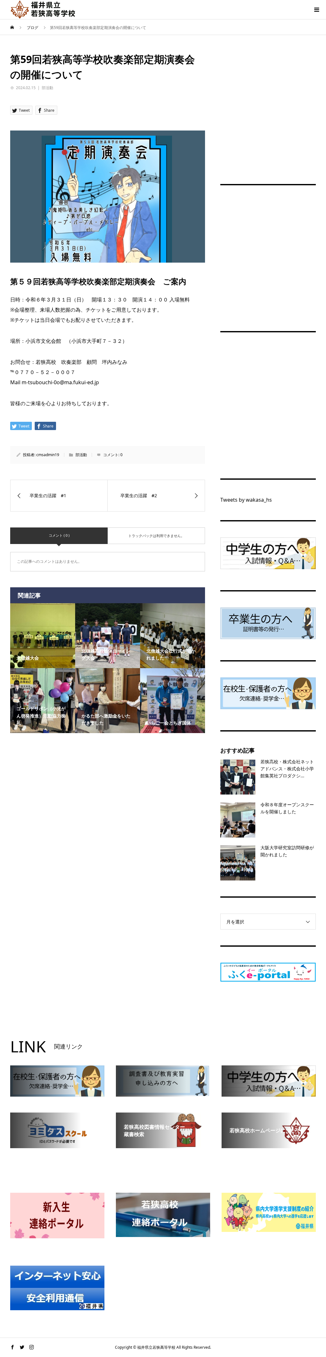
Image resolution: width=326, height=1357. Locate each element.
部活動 (47, 87)
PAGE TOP (313, 1309)
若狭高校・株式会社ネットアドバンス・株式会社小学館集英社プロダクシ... (287, 769)
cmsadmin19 (47, 454)
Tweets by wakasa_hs (246, 499)
